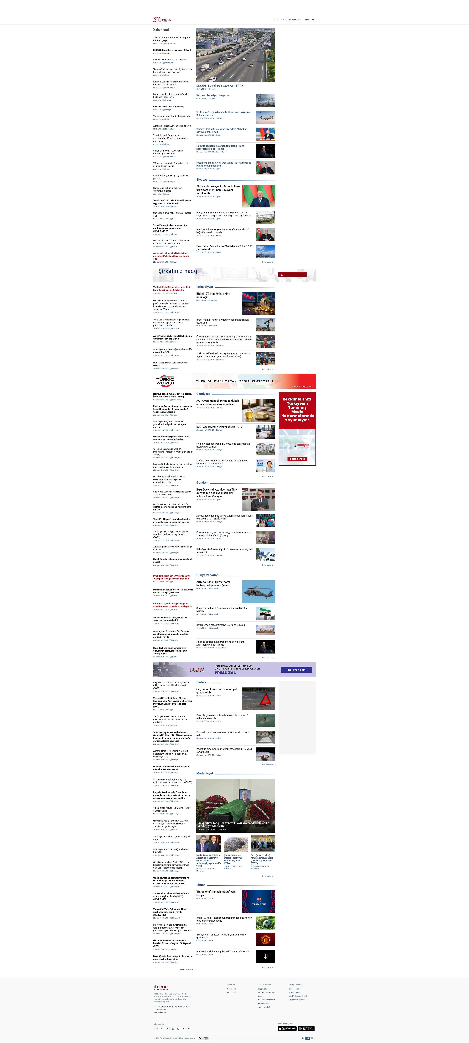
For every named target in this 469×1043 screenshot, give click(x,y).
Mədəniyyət (204, 773)
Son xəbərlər (231, 989)
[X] (167, 1028)
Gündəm (202, 482)
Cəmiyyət (203, 394)
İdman (201, 885)
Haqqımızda (262, 989)
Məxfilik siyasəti (294, 993)
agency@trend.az (160, 1012)
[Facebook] (162, 1028)
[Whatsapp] (156, 1028)
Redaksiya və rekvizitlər (266, 993)
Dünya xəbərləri (207, 575)
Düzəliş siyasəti (263, 1003)
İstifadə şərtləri (294, 989)
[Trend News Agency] (161, 987)
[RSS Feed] (189, 1028)
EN (303, 1038)
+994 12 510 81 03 (160, 1009)
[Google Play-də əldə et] (306, 1028)
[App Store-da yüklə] (287, 1028)
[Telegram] (178, 1028)
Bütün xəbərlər (267, 262)
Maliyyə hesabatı (264, 1007)
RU (312, 1038)
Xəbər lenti (161, 30)
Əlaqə (260, 996)
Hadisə (201, 682)
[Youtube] (173, 1028)
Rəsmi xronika (232, 993)
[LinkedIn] (183, 1028)
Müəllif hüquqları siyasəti (298, 996)
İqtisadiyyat (204, 287)
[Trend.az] (162, 19)
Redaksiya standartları (266, 1000)
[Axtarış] (275, 19)
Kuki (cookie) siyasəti (296, 1000)
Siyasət (201, 179)
